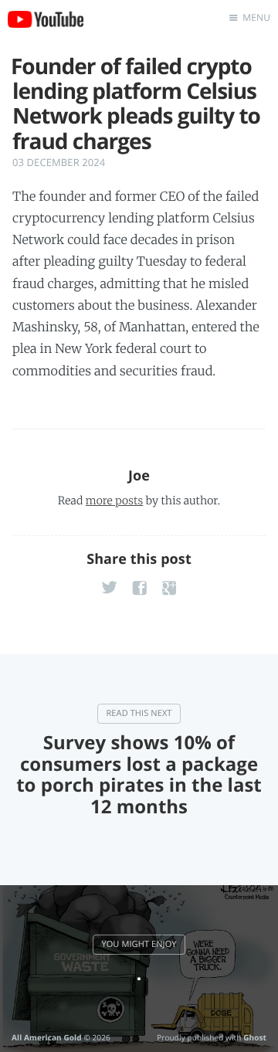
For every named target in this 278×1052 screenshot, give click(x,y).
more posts (114, 500)
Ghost (254, 1037)
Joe (139, 476)
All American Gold (47, 1037)
